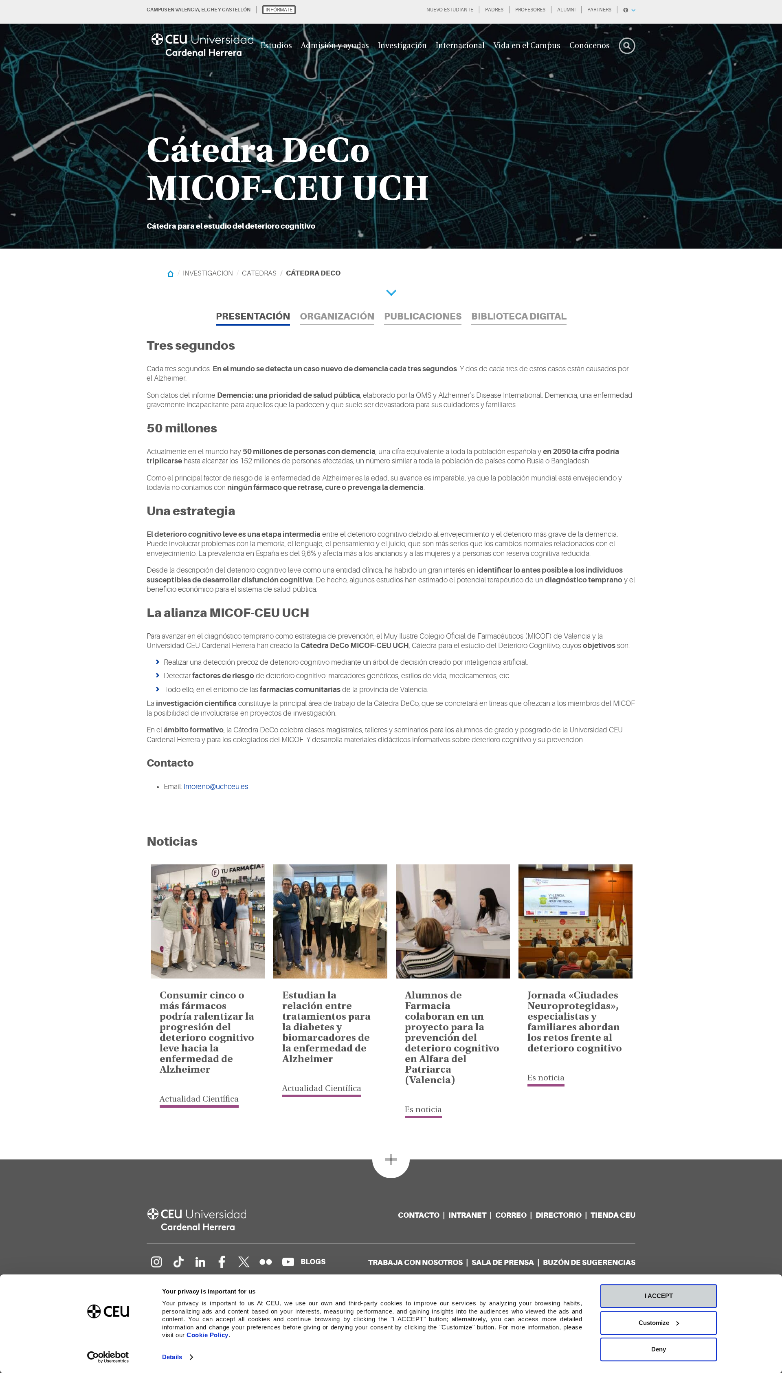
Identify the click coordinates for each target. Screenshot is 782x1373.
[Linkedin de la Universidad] (200, 1262)
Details (172, 1356)
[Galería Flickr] (266, 1262)
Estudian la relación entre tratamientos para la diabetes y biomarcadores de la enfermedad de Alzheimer (326, 1028)
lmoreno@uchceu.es (216, 786)
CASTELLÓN (236, 10)
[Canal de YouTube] (288, 1262)
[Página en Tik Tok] (178, 1262)
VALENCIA (187, 10)
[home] (170, 273)
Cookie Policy (207, 1334)
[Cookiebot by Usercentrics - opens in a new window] (108, 1357)
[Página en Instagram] (156, 1262)
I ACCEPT (659, 1295)
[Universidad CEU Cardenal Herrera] (206, 1219)
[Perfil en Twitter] (244, 1262)
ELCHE (209, 10)
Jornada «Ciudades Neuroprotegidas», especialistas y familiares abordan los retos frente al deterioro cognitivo (574, 1022)
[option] (391, 124)
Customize (654, 1322)
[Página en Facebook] (222, 1262)
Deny (658, 1349)
